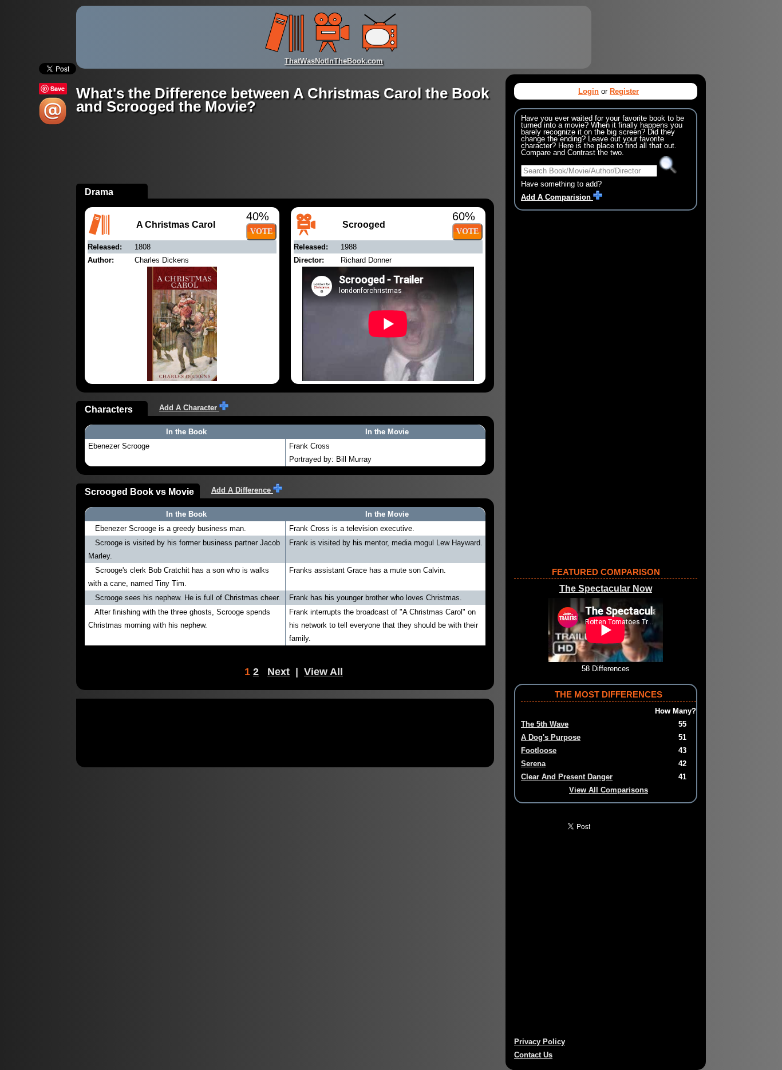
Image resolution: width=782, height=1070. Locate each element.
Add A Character (189, 407)
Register (624, 91)
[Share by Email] (52, 122)
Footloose (538, 750)
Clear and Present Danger (567, 776)
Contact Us (533, 1055)
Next (278, 671)
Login (588, 91)
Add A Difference (242, 490)
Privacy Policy (539, 1041)
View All (323, 671)
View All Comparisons (608, 790)
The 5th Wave (544, 724)
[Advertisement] (284, 158)
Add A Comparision (557, 197)
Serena (533, 763)
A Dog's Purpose (550, 737)
